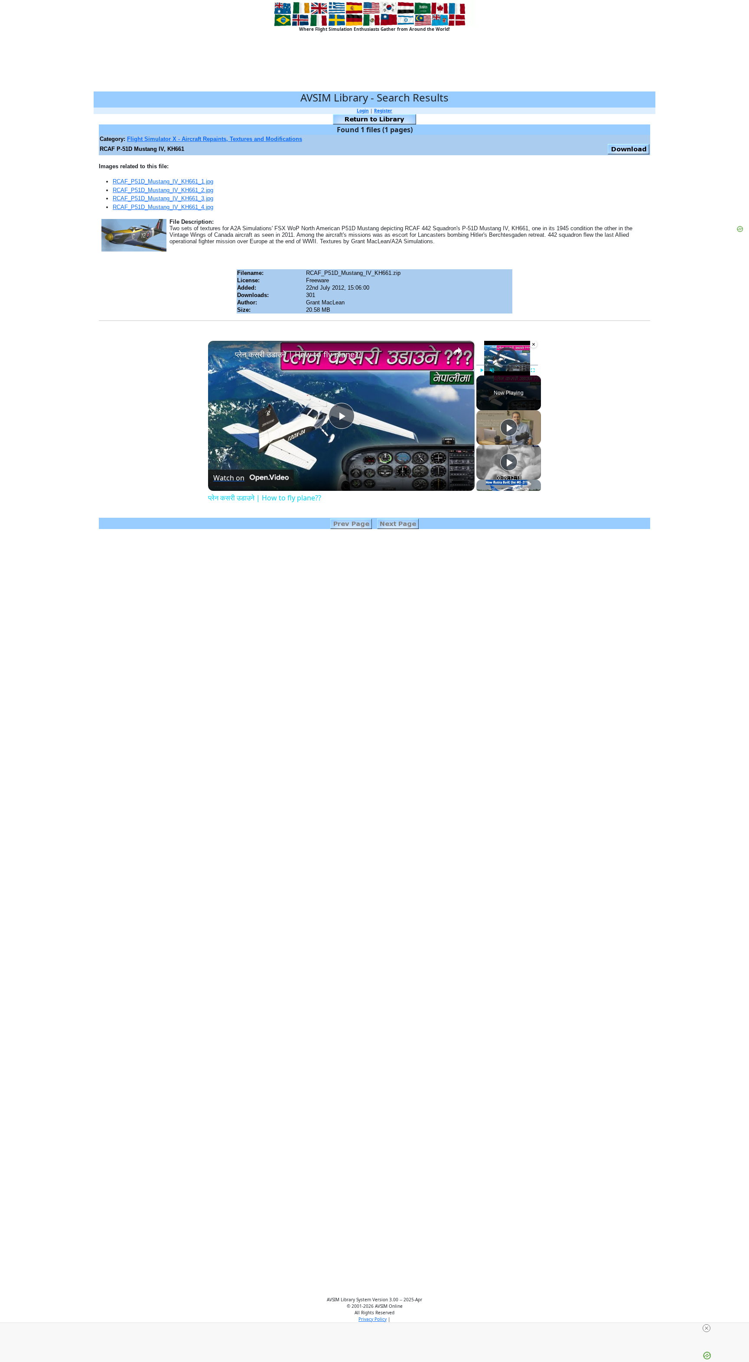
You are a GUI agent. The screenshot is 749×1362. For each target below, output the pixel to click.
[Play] (481, 370)
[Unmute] (492, 370)
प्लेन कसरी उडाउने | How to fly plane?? (298, 354)
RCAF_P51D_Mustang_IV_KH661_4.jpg (163, 207)
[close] (706, 1328)
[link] (222, 354)
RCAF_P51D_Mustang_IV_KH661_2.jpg (163, 190)
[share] (457, 351)
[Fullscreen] (533, 370)
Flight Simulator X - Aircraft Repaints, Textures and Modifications (214, 139)
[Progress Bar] (507, 365)
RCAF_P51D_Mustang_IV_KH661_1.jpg (163, 181)
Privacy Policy (372, 1319)
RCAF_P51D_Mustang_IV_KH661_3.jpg (163, 198)
